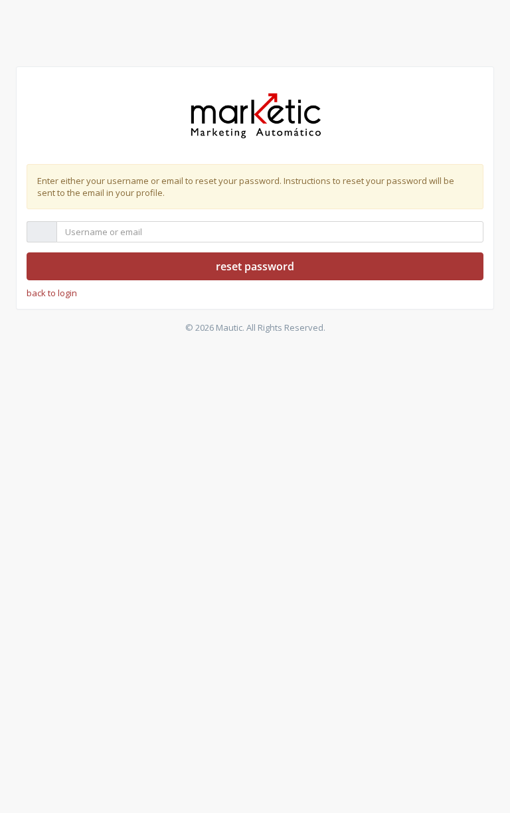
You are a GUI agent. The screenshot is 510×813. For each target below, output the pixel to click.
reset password (255, 266)
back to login (52, 293)
